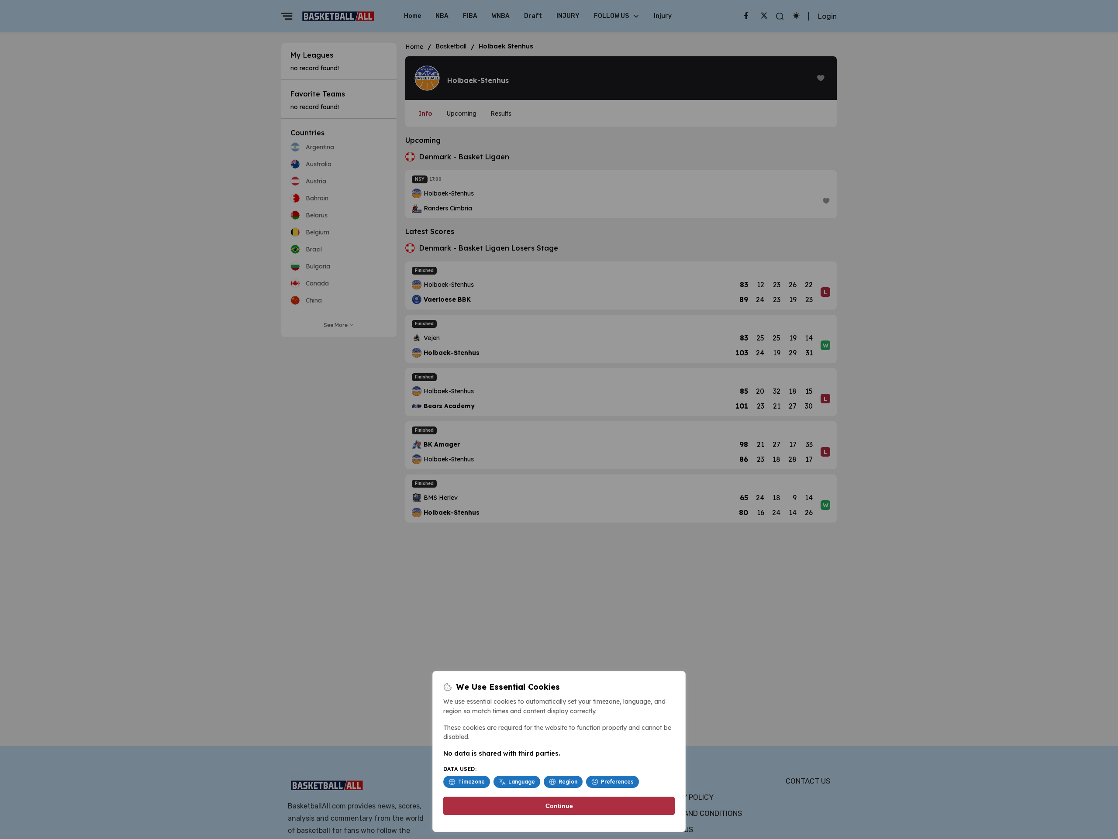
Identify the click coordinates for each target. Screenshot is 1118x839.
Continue (559, 805)
